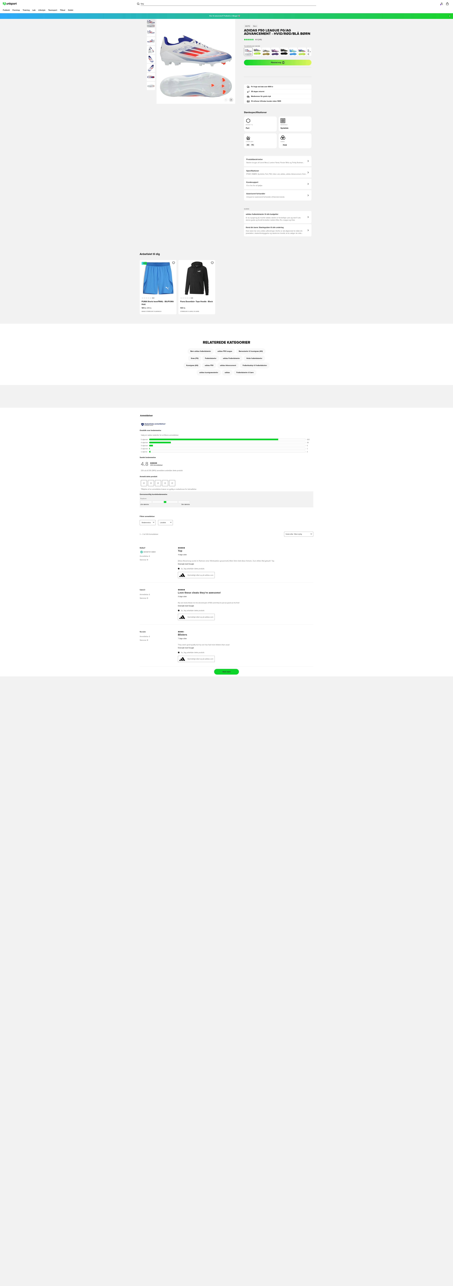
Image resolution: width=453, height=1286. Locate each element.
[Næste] (231, 100)
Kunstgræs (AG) (192, 365)
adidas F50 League (225, 351)
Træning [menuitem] (26, 10)
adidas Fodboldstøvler (231, 358)
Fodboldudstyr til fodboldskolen (255, 365)
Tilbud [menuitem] (62, 10)
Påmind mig (276, 62)
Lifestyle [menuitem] (41, 10)
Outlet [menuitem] (70, 10)
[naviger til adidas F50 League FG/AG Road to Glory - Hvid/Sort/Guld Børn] (266, 51)
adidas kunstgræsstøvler (208, 372)
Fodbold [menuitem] (6, 10)
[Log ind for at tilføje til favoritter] (174, 263)
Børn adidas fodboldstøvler (200, 351)
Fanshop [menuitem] (16, 10)
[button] (151, 32)
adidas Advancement (228, 365)
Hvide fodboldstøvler (254, 358)
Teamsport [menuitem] (52, 10)
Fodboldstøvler (210, 358)
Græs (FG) (194, 358)
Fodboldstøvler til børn (245, 372)
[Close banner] (449, 16)
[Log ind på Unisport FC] (442, 4)
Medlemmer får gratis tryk (261, 96)
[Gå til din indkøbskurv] (447, 4)
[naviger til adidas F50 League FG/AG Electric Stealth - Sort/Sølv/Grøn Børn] (284, 51)
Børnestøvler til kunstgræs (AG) (251, 351)
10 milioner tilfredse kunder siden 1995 (266, 101)
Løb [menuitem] (34, 10)
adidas (227, 372)
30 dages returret (257, 91)
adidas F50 (209, 365)
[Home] (10, 3)
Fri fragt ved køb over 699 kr (262, 87)
